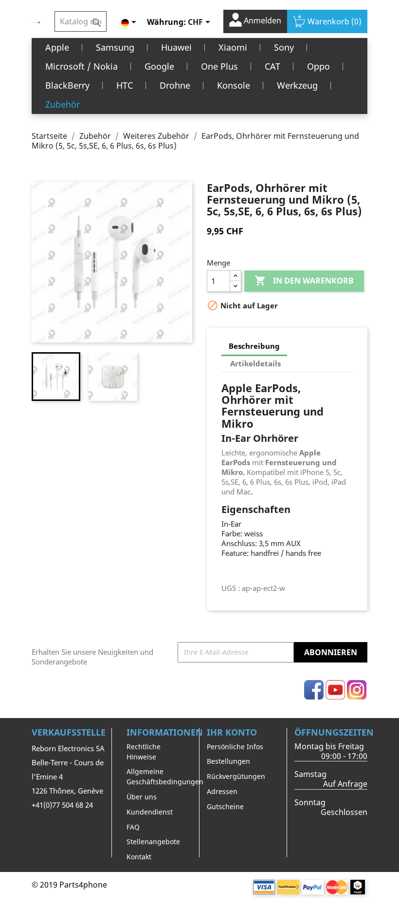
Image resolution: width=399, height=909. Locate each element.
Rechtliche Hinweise (144, 751)
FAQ (133, 827)
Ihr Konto (232, 732)
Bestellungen (228, 761)
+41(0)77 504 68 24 (62, 805)
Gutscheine (225, 806)
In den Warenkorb (304, 280)
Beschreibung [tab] (254, 346)
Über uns (142, 796)
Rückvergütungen (236, 776)
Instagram (356, 690)
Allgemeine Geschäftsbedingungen (165, 776)
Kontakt (139, 856)
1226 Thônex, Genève (67, 790)
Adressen (222, 791)
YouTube (335, 690)
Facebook (314, 690)
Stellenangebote (153, 841)
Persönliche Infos (235, 746)
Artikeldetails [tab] (255, 363)
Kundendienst (150, 811)
